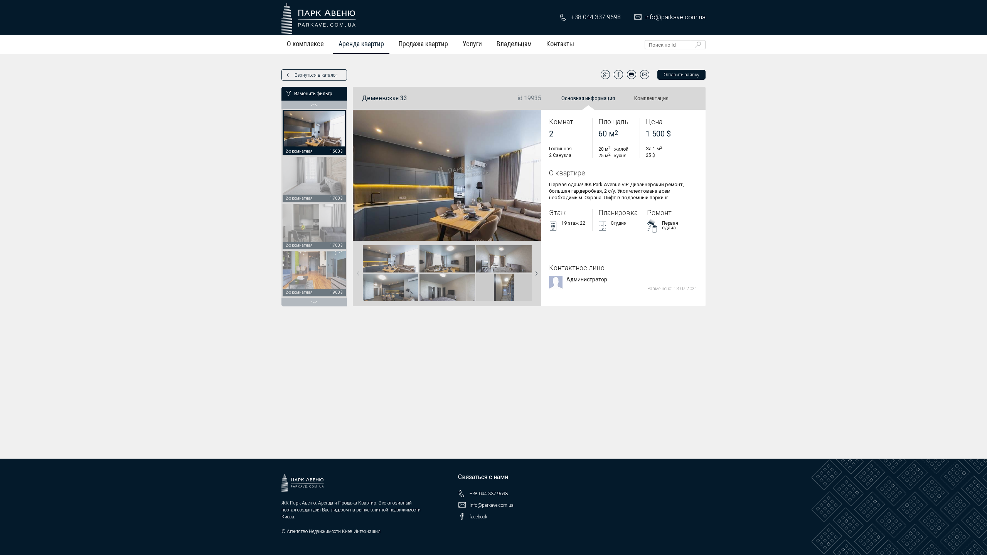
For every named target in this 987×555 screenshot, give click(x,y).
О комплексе (305, 44)
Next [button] (534, 271)
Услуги (472, 44)
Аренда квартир (361, 44)
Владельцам (514, 44)
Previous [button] (356, 271)
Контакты (560, 44)
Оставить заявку (681, 74)
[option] (314, 132)
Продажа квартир (423, 44)
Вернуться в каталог (316, 75)
